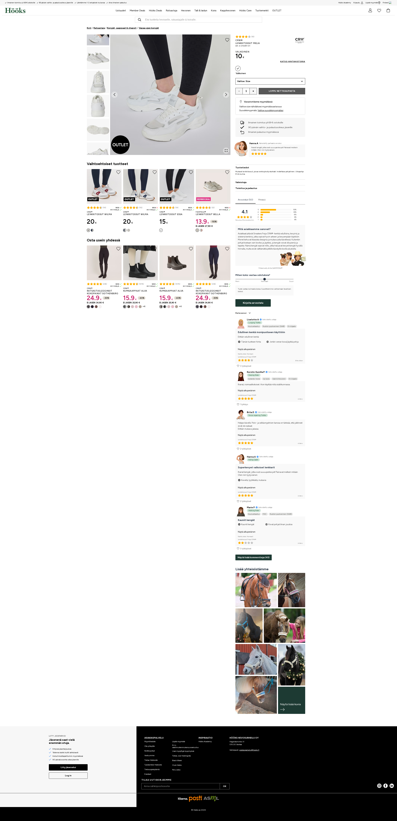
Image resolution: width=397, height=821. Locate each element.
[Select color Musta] (88, 306)
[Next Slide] (226, 95)
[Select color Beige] (140, 306)
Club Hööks (177, 765)
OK (224, 786)
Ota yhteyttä (149, 746)
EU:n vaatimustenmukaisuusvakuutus (185, 746)
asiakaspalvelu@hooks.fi (249, 750)
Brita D (250, 412)
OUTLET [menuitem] (276, 10)
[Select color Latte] (96, 306)
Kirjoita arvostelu (253, 302)
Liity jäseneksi (68, 767)
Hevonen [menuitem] (186, 10)
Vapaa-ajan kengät (149, 28)
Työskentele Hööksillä (153, 765)
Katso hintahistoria (292, 61)
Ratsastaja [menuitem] (171, 10)
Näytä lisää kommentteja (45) (254, 557)
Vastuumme (149, 755)
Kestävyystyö (149, 751)
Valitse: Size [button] (243, 81)
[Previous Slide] (114, 95)
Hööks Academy (205, 741)
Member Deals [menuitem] (137, 10)
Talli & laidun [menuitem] (200, 10)
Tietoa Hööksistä (151, 760)
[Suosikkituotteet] (379, 10)
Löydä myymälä (372, 3)
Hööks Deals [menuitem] (155, 10)
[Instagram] (379, 786)
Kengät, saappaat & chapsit (121, 28)
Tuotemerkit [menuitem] (262, 10)
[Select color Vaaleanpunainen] (201, 230)
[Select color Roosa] (136, 306)
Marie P (251, 507)
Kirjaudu (356, 3)
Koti (89, 28)
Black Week (177, 760)
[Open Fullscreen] (226, 150)
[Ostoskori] (388, 10)
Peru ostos (176, 770)
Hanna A (253, 143)
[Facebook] (385, 786)
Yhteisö (262, 199)
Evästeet (147, 774)
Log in (68, 775)
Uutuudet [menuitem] (121, 10)
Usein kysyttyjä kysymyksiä (183, 751)
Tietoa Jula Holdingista (181, 756)
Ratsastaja (99, 28)
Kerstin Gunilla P (256, 372)
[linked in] (392, 786)
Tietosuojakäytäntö (152, 769)
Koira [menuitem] (213, 10)
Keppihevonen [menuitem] (227, 10)
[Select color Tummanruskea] (128, 306)
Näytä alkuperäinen (246, 349)
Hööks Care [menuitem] (245, 10)
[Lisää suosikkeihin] (227, 40)
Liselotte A (253, 319)
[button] (98, 58)
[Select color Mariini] (92, 230)
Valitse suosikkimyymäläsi (270, 110)
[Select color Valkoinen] (161, 230)
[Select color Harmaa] (197, 230)
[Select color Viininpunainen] (88, 230)
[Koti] (59, 10)
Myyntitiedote (150, 741)
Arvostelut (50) (245, 199)
